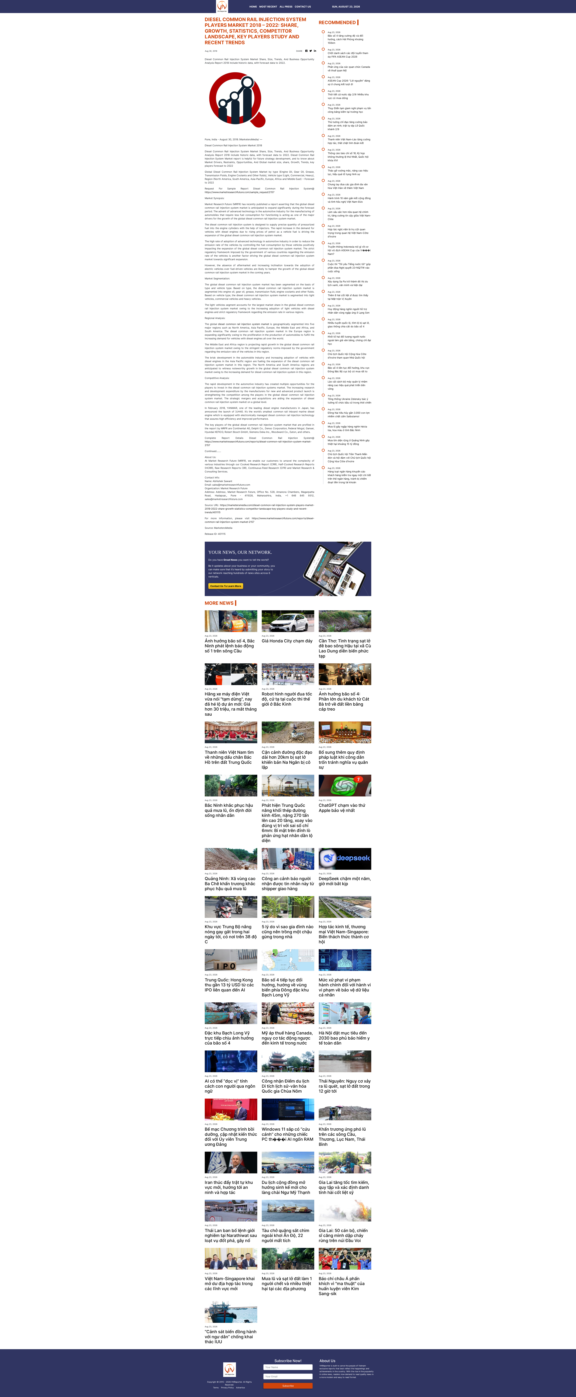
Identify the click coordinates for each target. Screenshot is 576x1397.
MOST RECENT (268, 6)
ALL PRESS (286, 6)
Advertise (240, 1388)
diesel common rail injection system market (243, 324)
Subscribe (288, 1385)
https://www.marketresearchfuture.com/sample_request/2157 (239, 192)
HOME (253, 6)
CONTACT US (303, 6)
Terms (216, 1388)
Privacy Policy (227, 1388)
